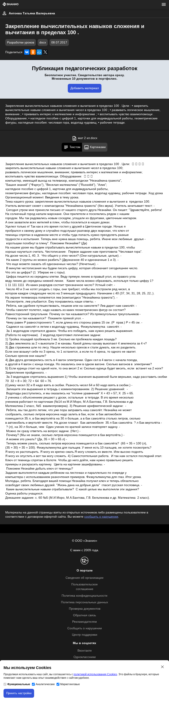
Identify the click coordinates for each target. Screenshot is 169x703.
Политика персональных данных (84, 602)
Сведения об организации (84, 577)
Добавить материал (84, 88)
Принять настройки (18, 693)
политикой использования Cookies (95, 674)
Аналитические (45, 684)
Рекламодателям (84, 621)
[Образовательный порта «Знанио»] (10, 4)
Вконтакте (84, 650)
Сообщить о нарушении (84, 628)
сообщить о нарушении (101, 516)
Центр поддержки (84, 634)
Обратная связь (84, 615)
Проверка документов (84, 608)
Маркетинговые (70, 684)
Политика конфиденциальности (84, 595)
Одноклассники (84, 657)
